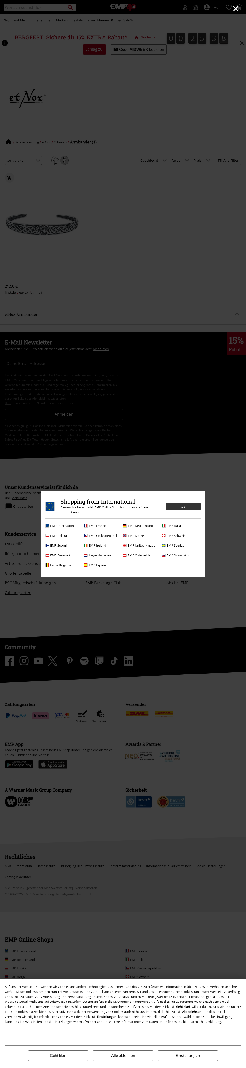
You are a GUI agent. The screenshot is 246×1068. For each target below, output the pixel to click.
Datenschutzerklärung (205, 1022)
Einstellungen (188, 1055)
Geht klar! (58, 1056)
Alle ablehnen (123, 1056)
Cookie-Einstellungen (58, 1022)
